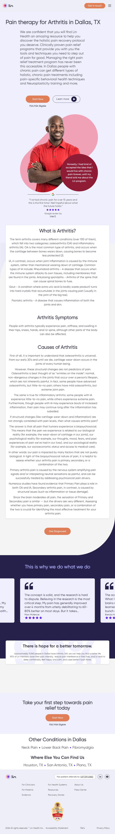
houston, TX (33, 765)
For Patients (27, 790)
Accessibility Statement (57, 828)
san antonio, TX (59, 765)
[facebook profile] (101, 776)
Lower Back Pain (55, 747)
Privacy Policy (103, 828)
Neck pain (30, 747)
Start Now (37, 99)
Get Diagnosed (57, 531)
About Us (78, 784)
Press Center (80, 790)
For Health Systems (57, 784)
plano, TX (84, 765)
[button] (110, 6)
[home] (7, 5)
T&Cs (82, 828)
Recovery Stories (56, 795)
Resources (53, 790)
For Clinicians (28, 784)
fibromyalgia (83, 747)
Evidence (26, 795)
